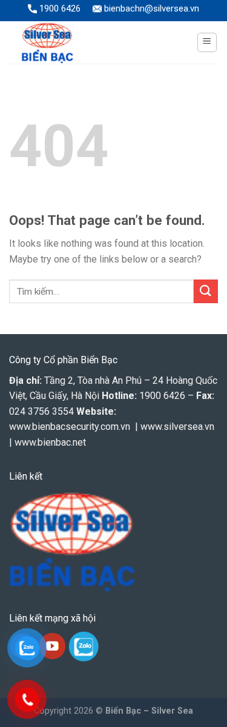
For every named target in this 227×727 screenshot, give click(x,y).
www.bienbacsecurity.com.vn (69, 426)
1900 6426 (59, 8)
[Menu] (207, 42)
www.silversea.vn (177, 426)
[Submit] (206, 291)
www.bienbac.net (50, 442)
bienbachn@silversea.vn (150, 8)
